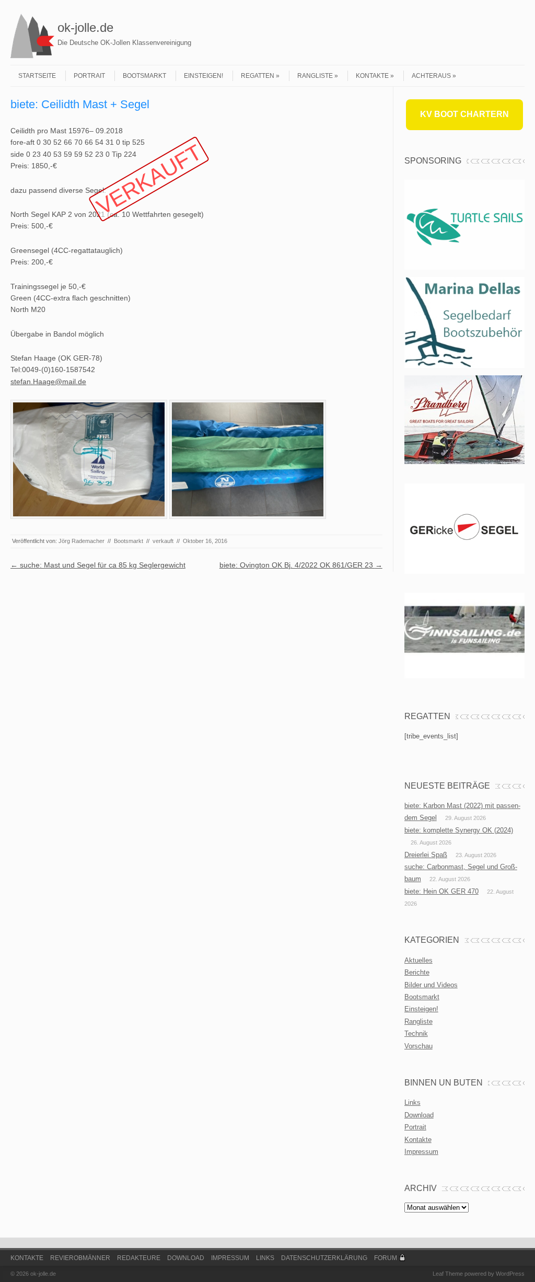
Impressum (421, 1152)
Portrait (89, 75)
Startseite (37, 75)
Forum (385, 1258)
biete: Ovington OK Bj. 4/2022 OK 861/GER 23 (300, 565)
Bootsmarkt (144, 75)
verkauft (163, 541)
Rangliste (315, 75)
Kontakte (372, 75)
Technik (416, 1033)
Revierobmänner (80, 1258)
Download (419, 1115)
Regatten (257, 75)
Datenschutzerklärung (324, 1258)
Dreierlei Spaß (425, 855)
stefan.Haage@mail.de (48, 381)
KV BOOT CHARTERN (464, 114)
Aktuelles (418, 960)
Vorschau (418, 1046)
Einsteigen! (203, 75)
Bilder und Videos (431, 985)
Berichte (416, 972)
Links (412, 1102)
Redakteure (138, 1258)
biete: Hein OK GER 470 (441, 891)
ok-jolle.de (85, 27)
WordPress (510, 1274)
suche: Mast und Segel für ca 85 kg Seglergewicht (97, 565)
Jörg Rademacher (81, 541)
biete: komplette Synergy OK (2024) (458, 830)
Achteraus (431, 75)
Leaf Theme (448, 1274)
